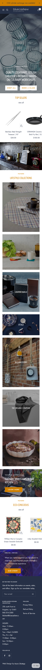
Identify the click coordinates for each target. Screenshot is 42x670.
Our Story (13, 571)
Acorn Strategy (19, 663)
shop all (11, 88)
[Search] (7, 10)
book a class (28, 88)
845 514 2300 (7, 612)
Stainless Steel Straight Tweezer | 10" (13, 133)
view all (21, 102)
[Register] (33, 594)
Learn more (13, 489)
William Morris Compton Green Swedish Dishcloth (13, 540)
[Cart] (39, 10)
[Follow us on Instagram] (9, 655)
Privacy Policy (28, 605)
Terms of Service (29, 613)
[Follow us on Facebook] (4, 655)
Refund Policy (28, 609)
